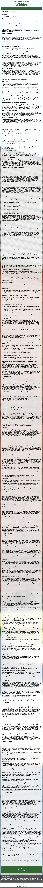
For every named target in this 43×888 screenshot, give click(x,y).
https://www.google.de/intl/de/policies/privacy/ (11, 790)
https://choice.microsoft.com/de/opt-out (30, 711)
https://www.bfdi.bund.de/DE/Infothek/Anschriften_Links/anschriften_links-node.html (21, 108)
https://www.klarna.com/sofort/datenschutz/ (28, 848)
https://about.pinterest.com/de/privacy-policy (27, 531)
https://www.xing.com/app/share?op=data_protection (27, 517)
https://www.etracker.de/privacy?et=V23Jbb (10, 605)
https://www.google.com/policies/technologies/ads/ (28, 668)
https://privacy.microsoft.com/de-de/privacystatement (23, 714)
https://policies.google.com (24, 775)
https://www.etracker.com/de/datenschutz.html (11, 610)
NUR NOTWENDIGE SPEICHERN (22, 886)
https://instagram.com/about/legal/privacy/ (10, 476)
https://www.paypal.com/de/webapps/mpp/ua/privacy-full (29, 817)
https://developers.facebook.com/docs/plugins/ (24, 414)
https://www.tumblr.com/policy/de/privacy (10, 489)
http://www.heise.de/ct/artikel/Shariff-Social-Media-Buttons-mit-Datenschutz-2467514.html (19, 389)
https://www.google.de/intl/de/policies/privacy (17, 759)
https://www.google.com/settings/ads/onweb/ (11, 658)
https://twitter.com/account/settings (9, 438)
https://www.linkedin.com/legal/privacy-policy (11, 504)
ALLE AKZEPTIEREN (21, 883)
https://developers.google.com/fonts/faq (32, 774)
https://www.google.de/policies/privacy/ (25, 696)
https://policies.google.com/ (9, 461)
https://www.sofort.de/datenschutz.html (9, 848)
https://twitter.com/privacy (29, 435)
